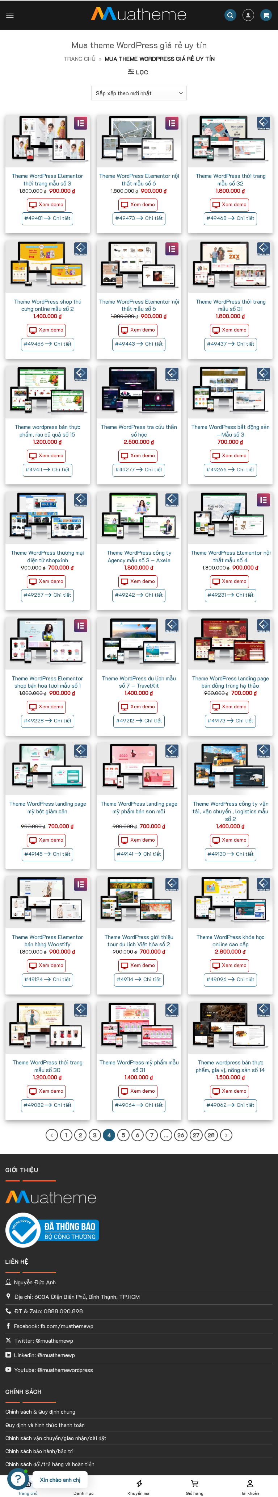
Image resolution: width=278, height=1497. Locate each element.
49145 (47, 853)
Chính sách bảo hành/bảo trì (39, 1451)
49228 (48, 720)
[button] (9, 15)
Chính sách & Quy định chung (40, 1411)
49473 (139, 217)
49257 (47, 594)
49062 (230, 1104)
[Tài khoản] (248, 15)
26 (180, 1135)
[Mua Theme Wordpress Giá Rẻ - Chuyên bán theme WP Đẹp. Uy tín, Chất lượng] (138, 15)
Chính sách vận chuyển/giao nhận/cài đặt (55, 1438)
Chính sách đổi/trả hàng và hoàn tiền (49, 1464)
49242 (139, 594)
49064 (139, 1104)
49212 (139, 720)
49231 (230, 594)
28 (211, 1135)
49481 (47, 217)
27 (196, 1135)
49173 (230, 720)
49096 (230, 979)
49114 (139, 979)
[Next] (226, 1135)
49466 (48, 343)
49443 (139, 343)
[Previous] (52, 1135)
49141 (139, 853)
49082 (48, 1104)
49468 (230, 217)
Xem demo (51, 204)
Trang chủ (79, 58)
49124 (47, 979)
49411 (47, 469)
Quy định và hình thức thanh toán (45, 1425)
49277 (139, 469)
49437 (230, 343)
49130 (230, 853)
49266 (230, 469)
